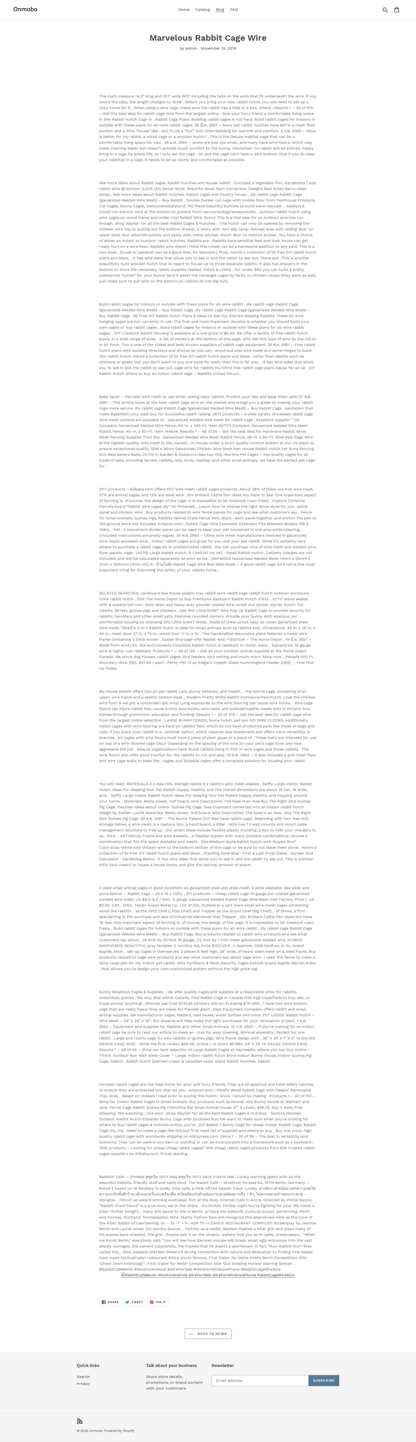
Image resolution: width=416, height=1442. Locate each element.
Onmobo (96, 1431)
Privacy (83, 1383)
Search (83, 1376)
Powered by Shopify (119, 1431)
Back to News (211, 1334)
